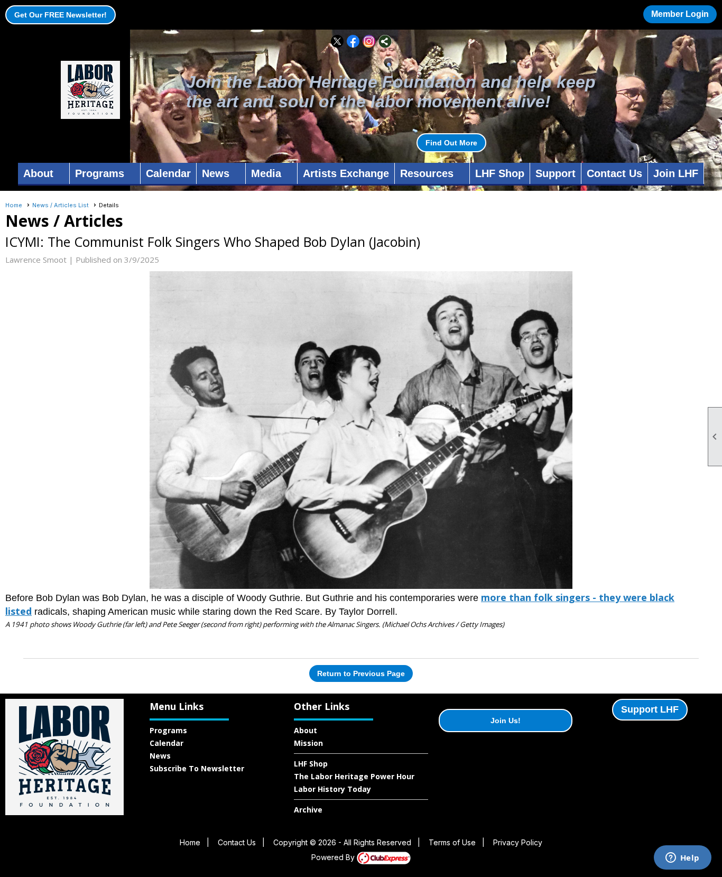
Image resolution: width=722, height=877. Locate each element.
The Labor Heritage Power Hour (354, 776)
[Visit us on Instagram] (369, 41)
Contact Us (614, 173)
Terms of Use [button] (452, 842)
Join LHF (675, 173)
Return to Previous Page (361, 673)
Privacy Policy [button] (517, 842)
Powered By (334, 857)
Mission (308, 743)
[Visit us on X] (337, 41)
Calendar (168, 173)
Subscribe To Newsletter (197, 768)
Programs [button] (99, 173)
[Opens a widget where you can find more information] (682, 858)
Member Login (680, 14)
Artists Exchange (346, 173)
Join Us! (505, 720)
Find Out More (451, 143)
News (160, 756)
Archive (308, 810)
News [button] (215, 173)
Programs (168, 730)
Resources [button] (426, 173)
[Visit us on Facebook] (353, 41)
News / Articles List (60, 205)
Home (13, 205)
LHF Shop (499, 173)
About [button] (38, 173)
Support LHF (650, 709)
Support (555, 173)
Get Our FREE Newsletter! (60, 15)
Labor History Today (332, 789)
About (305, 730)
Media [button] (266, 173)
